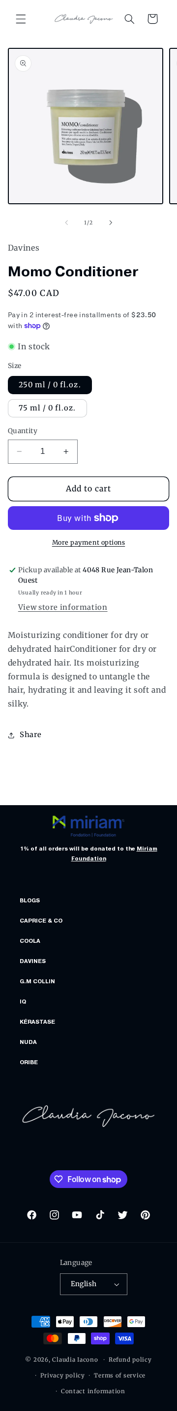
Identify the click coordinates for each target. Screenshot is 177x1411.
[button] (20, 18)
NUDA (28, 1042)
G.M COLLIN (37, 981)
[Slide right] (110, 222)
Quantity (22, 431)
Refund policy (130, 1359)
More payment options (88, 542)
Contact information (93, 1391)
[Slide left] (66, 222)
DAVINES (33, 961)
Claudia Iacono (75, 1359)
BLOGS (30, 900)
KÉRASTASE (37, 1021)
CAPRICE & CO (41, 920)
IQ (23, 1001)
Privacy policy (62, 1375)
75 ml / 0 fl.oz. (47, 408)
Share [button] (31, 734)
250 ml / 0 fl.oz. (50, 384)
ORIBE (29, 1062)
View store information (63, 607)
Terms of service (120, 1375)
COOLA (30, 940)
